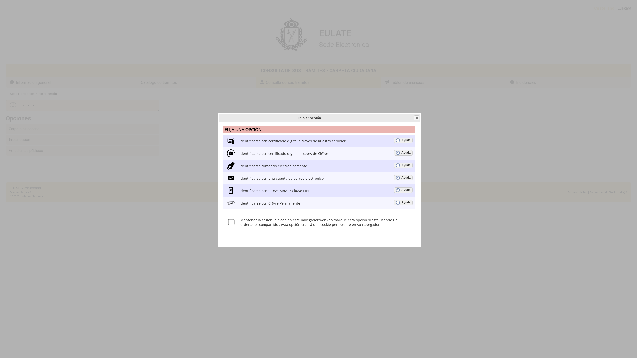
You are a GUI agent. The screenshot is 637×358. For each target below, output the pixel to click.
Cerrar (416, 117)
